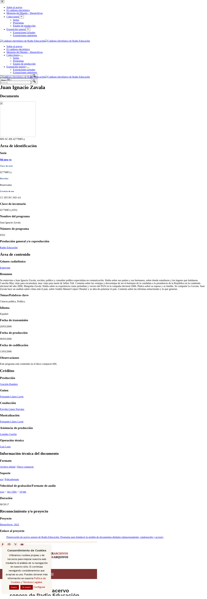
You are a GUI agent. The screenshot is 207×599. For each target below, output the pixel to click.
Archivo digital (7, 466)
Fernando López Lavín (11, 396)
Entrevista (5, 267)
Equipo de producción (24, 63)
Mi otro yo (5, 159)
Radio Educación (9, 247)
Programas (18, 61)
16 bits (22, 491)
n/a (1, 479)
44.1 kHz (12, 491)
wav (2, 491)
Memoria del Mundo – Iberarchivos (24, 52)
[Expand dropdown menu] (21, 55)
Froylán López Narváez (12, 409)
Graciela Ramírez (9, 384)
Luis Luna (5, 446)
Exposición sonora (15, 66)
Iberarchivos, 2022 (9, 524)
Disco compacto (25, 466)
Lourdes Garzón (8, 434)
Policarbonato (12, 479)
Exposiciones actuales (24, 69)
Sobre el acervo (14, 46)
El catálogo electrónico (18, 49)
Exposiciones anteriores (25, 72)
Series (16, 58)
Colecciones (12, 55)
